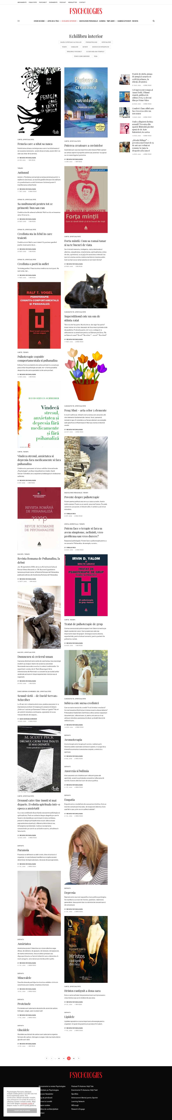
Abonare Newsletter (46, 1094)
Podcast (63, 2)
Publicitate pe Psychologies (49, 1090)
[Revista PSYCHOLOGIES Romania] (86, 11)
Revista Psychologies (28, 158)
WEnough (75, 1105)
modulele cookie (26, 1103)
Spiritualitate (106, 42)
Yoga (95, 56)
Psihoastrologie (91, 42)
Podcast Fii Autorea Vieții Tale (82, 1086)
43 (73, 1058)
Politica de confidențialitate (48, 1109)
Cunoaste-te (69, 312)
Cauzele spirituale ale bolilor (70, 42)
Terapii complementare (82, 56)
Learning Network (77, 1101)
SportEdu (74, 1094)
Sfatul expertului (71, 524)
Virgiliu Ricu (71, 513)
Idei (38, 691)
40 (59, 1058)
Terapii (64, 47)
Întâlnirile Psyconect (74, 51)
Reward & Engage (78, 1109)
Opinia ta (21, 199)
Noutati (21, 554)
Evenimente (53, 2)
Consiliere (74, 47)
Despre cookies (44, 1105)
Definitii (85, 47)
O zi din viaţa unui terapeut (95, 51)
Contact (82, 2)
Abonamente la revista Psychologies (52, 1086)
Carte (20, 139)
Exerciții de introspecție (100, 47)
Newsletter (72, 2)
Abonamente (22, 2)
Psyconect (43, 2)
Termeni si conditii (45, 1101)
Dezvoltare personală (73, 493)
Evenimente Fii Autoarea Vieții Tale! (84, 1090)
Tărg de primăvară (45, 1097)
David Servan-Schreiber (28, 719)
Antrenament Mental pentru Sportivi (84, 1097)
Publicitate (33, 2)
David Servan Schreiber (27, 691)
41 (64, 1058)
